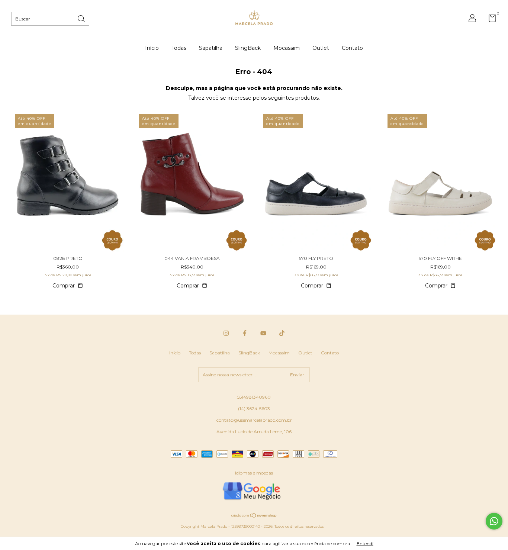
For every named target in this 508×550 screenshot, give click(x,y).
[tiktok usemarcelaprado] (282, 333)
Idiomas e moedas (254, 473)
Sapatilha (210, 48)
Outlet (320, 48)
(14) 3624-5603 (254, 408)
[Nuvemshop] (254, 516)
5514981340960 (254, 397)
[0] (489, 19)
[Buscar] (81, 18)
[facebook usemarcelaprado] (245, 333)
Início (152, 48)
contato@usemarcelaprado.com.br (254, 420)
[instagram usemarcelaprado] (226, 333)
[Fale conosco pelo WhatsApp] (494, 521)
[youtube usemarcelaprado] (263, 333)
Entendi (365, 543)
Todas (178, 48)
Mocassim (286, 48)
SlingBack (248, 48)
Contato (352, 48)
